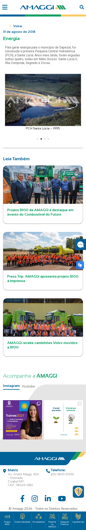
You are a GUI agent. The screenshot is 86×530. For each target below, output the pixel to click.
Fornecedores (38, 522)
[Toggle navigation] (4, 7)
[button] (9, 104)
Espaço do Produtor (64, 523)
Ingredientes (78, 522)
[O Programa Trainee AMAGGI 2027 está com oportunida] (22, 419)
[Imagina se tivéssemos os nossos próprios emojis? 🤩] (63, 419)
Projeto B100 (7, 523)
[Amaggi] (43, 7)
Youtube (28, 386)
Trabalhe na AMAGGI (52, 524)
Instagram (11, 386)
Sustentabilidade (22, 522)
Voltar (17, 26)
